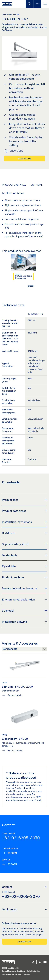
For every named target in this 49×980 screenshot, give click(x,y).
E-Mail (37, 800)
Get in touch (10, 909)
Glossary (18, 974)
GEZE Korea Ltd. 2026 (10, 968)
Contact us (24, 158)
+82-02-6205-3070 (21, 837)
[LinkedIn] (40, 962)
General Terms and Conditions (13, 971)
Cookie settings (8, 974)
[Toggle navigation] (45, 4)
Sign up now (24, 941)
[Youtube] (45, 962)
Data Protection (33, 971)
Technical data (39, 184)
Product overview (14, 184)
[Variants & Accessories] (24, 650)
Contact (7, 886)
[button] (33, 962)
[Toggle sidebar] (37, 4)
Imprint (27, 974)
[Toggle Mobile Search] (29, 4)
